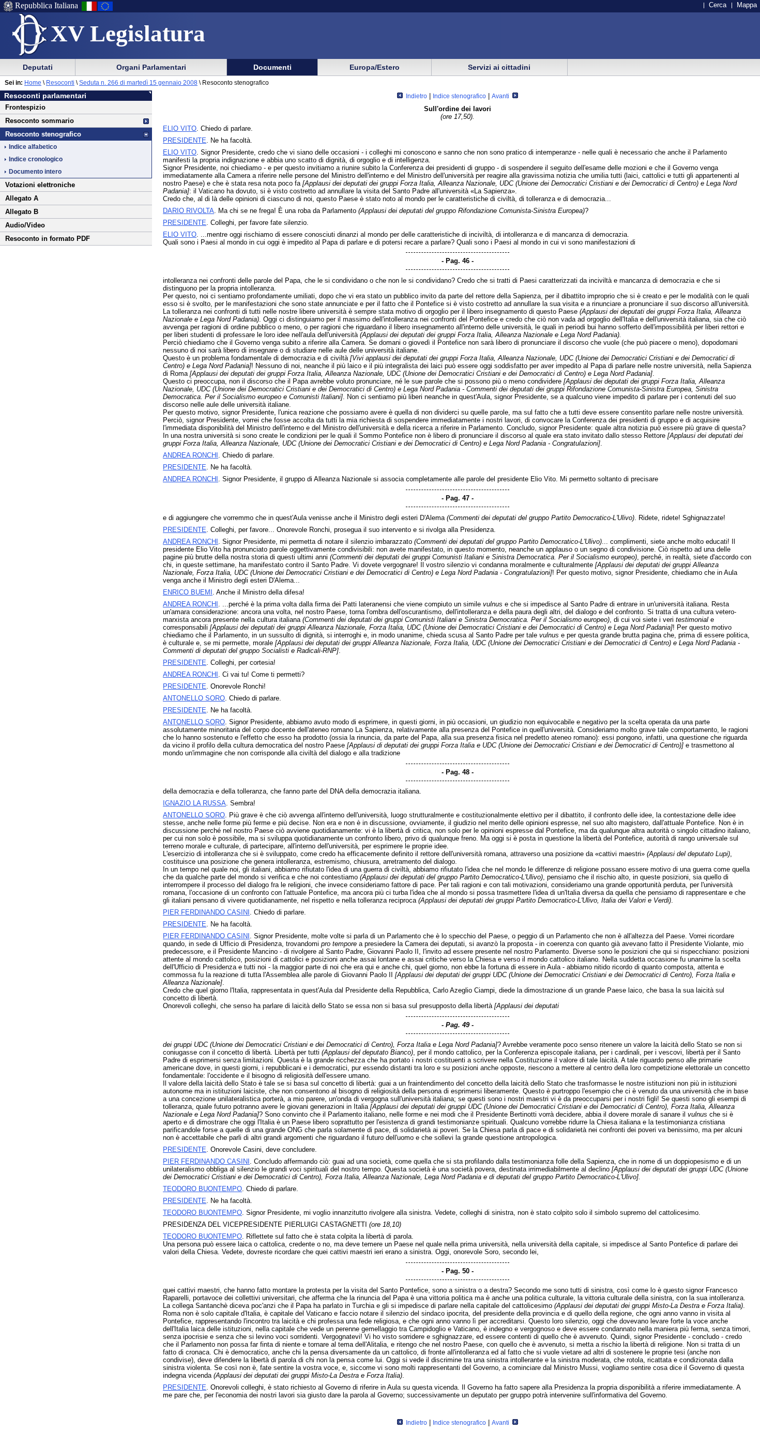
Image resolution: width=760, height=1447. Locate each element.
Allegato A (21, 198)
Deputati (38, 67)
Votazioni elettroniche (40, 185)
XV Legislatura (128, 34)
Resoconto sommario (39, 121)
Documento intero (35, 171)
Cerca (717, 5)
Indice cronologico (36, 159)
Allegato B (21, 212)
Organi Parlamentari (151, 67)
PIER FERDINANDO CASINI (206, 912)
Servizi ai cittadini (499, 67)
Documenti (272, 67)
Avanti (501, 96)
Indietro (415, 96)
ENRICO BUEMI (187, 592)
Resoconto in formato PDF (47, 238)
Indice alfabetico (33, 146)
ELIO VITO (179, 128)
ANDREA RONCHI (190, 455)
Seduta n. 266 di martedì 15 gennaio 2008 (138, 82)
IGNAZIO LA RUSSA (194, 803)
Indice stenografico (459, 96)
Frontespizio (25, 107)
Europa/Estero (374, 67)
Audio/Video (25, 225)
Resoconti (60, 82)
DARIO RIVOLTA (188, 211)
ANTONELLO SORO (194, 698)
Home (32, 82)
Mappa (747, 5)
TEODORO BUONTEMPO (202, 1189)
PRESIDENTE (184, 140)
